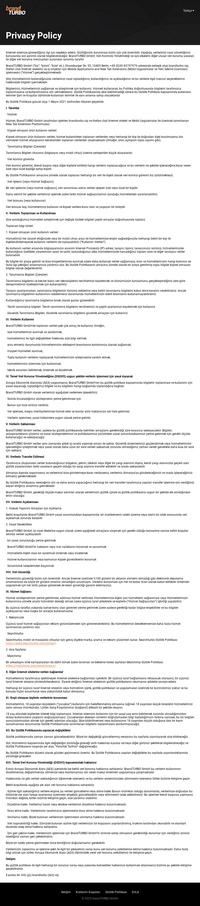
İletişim (66, 892)
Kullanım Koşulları (88, 892)
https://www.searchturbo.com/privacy (31, 643)
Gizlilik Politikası (116, 892)
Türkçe (187, 10)
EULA (135, 892)
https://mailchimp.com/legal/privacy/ (31, 665)
